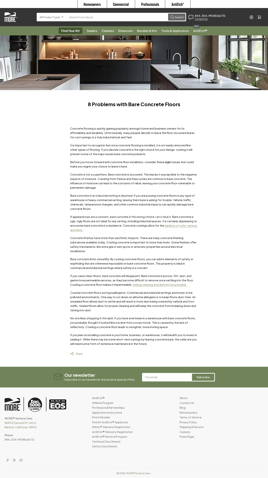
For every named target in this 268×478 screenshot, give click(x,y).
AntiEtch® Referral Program (109, 436)
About (184, 398)
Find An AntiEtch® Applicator (110, 422)
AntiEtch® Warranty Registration (112, 431)
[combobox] (126, 17)
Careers (185, 431)
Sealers (92, 31)
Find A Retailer (101, 417)
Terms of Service (191, 417)
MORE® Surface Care (138, 473)
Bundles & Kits (147, 31)
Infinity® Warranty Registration (111, 427)
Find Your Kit (70, 31)
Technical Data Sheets (106, 441)
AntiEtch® (200, 29)
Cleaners (108, 31)
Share (79, 353)
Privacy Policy (188, 422)
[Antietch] (178, 4)
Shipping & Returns (192, 427)
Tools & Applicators (175, 31)
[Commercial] (120, 4)
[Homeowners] (92, 4)
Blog (183, 407)
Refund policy (188, 412)
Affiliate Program (102, 402)
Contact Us (201, 18)
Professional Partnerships (108, 407)
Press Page (187, 436)
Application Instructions (107, 412)
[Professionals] (150, 4)
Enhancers (125, 31)
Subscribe (203, 377)
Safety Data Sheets (104, 446)
